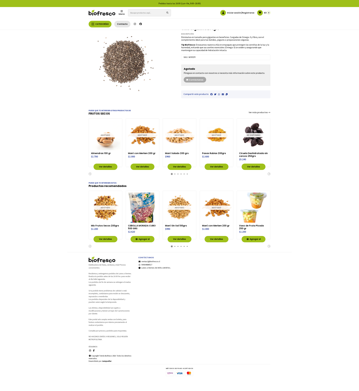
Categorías (102, 24)
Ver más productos (258, 112)
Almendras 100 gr (101, 153)
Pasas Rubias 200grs (214, 153)
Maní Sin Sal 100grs (176, 225)
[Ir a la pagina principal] (102, 13)
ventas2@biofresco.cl (150, 261)
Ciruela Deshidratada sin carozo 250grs (253, 155)
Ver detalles (105, 166)
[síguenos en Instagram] (134, 24)
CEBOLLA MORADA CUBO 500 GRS (142, 227)
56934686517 (146, 265)
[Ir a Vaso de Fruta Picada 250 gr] (253, 207)
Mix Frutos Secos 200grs (105, 225)
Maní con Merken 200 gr (142, 153)
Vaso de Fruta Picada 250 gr (251, 227)
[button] (226, 94)
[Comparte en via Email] (222, 94)
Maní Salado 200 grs (177, 153)
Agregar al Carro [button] (144, 240)
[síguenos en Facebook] (140, 24)
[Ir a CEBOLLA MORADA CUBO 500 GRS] (142, 207)
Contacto (122, 24)
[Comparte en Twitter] (215, 94)
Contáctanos (195, 79)
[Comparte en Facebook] (211, 94)
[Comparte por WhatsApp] (219, 94)
